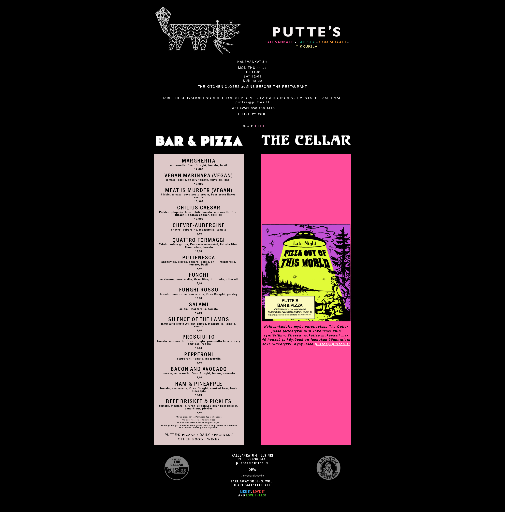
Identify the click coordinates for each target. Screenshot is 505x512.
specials (221, 434)
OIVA (252, 469)
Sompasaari (332, 41)
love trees (255, 495)
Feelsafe (263, 485)
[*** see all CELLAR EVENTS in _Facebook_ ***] (306, 217)
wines (213, 439)
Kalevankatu (279, 41)
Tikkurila (306, 46)
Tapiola (306, 41)
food (197, 439)
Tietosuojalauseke (252, 475)
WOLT (263, 113)
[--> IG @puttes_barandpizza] (176, 467)
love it (259, 491)
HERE (260, 125)
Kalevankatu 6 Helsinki (252, 455)
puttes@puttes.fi (252, 102)
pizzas (189, 434)
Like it (245, 491)
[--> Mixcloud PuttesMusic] (328, 467)
